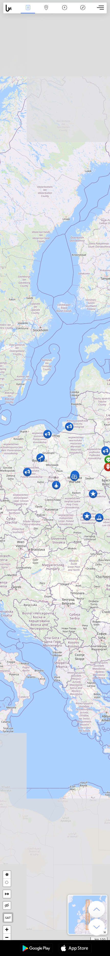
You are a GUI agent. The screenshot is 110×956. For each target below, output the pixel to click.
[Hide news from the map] (7, 905)
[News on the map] (11, 8)
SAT (8, 918)
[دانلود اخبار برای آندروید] (36, 948)
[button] (93, 494)
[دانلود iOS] (75, 948)
